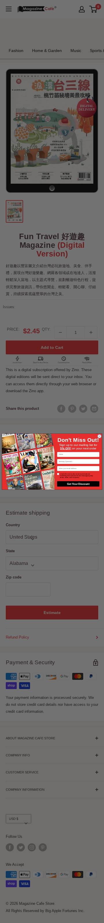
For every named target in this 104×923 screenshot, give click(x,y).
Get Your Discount (78, 483)
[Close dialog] (99, 436)
